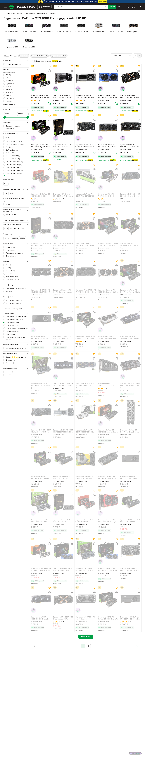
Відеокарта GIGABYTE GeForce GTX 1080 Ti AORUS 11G (130, 245)
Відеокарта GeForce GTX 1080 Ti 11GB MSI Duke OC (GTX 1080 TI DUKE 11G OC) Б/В (62, 478)
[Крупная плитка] (135, 56)
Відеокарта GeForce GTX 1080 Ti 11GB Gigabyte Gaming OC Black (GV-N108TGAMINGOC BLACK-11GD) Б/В (108, 431)
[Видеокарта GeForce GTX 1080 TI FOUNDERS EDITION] (85, 176)
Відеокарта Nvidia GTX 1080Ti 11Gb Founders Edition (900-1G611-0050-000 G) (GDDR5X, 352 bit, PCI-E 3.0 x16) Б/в (85, 97)
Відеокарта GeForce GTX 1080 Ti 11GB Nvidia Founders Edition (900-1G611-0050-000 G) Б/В (63, 97)
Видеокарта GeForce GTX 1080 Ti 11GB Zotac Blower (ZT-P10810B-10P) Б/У (129, 431)
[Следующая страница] (137, 646)
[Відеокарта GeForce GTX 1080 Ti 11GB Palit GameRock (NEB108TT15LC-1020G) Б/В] (108, 78)
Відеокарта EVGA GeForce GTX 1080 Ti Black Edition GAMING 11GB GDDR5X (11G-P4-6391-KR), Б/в (85, 570)
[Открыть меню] (5, 7)
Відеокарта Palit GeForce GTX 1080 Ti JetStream (41, 244)
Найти (112, 7)
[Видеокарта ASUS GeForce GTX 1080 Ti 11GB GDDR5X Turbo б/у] (130, 599)
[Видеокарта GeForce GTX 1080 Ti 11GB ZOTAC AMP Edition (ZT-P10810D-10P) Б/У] (85, 459)
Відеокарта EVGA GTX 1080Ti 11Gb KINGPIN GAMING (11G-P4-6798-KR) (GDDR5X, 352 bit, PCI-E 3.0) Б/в (130, 385)
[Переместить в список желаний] (49, 66)
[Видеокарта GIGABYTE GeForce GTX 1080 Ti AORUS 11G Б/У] (108, 599)
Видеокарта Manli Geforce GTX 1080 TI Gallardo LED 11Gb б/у (84, 385)
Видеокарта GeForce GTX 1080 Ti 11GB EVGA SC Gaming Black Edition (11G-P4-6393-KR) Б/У (41, 385)
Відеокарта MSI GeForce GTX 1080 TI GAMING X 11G (41, 195)
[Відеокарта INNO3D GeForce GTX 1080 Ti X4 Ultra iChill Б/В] (63, 366)
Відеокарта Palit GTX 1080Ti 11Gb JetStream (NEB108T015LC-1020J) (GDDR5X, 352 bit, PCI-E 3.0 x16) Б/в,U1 (85, 618)
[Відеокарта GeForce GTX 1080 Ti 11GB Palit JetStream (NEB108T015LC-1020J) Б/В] (63, 502)
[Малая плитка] (139, 56)
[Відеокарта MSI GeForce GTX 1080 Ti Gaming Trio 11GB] (63, 226)
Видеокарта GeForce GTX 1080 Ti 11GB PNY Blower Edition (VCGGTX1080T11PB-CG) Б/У (40, 338)
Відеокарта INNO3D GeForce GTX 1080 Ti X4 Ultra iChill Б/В (63, 385)
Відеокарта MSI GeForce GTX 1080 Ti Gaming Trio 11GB (63, 244)
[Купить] (49, 103)
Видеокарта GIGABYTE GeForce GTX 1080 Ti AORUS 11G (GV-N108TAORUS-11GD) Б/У (85, 245)
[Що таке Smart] (60, 61)
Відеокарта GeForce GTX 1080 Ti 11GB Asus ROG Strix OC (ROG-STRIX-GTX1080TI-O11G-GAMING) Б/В (107, 478)
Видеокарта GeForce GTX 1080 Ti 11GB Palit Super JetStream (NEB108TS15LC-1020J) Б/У (62, 146)
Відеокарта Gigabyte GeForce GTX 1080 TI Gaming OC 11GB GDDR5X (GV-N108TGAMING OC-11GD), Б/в (41, 570)
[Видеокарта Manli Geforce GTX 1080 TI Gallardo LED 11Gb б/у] (85, 366)
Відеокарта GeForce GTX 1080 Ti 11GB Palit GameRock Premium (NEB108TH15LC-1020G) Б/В (107, 570)
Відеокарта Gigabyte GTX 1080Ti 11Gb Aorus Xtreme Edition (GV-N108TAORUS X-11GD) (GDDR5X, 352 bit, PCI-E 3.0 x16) (63, 291)
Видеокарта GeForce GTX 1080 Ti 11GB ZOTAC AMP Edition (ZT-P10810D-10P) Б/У (85, 478)
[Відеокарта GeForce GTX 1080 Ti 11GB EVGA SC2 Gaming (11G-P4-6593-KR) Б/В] (41, 502)
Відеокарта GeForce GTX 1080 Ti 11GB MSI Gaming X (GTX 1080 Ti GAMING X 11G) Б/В (108, 521)
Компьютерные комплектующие (36, 13)
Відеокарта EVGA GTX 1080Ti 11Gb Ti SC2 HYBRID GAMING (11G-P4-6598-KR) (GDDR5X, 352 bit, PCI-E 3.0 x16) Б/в (63, 431)
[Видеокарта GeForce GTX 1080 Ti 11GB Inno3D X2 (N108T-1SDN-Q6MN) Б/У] (63, 319)
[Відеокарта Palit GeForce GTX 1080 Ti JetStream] (41, 226)
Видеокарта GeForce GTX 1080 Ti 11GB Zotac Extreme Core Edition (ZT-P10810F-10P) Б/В (108, 146)
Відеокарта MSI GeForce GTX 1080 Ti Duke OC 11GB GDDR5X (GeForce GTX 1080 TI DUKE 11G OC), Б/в (130, 521)
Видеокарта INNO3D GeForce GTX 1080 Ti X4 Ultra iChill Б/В (130, 338)
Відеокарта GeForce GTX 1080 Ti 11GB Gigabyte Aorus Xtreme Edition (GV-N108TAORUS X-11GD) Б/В (129, 97)
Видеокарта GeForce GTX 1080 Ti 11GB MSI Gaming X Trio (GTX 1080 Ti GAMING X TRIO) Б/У (41, 478)
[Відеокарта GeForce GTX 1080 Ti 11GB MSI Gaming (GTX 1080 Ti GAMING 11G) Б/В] (85, 502)
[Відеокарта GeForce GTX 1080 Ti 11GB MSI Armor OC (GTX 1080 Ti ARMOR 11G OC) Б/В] (85, 127)
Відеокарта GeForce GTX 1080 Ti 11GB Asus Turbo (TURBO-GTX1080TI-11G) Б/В (130, 478)
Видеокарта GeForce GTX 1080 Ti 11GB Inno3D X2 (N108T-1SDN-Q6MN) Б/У (62, 338)
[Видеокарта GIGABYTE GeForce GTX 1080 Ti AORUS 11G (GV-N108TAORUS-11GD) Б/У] (85, 226)
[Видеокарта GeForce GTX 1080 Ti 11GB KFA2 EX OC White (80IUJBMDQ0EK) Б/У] (85, 412)
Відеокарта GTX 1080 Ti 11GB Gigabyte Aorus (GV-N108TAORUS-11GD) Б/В (63, 618)
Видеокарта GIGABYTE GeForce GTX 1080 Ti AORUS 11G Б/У (108, 618)
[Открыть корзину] (139, 7)
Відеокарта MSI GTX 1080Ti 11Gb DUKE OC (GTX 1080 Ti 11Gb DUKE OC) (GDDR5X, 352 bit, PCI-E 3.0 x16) (40, 291)
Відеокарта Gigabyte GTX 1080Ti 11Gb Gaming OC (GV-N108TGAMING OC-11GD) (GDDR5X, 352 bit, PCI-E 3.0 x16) (107, 291)
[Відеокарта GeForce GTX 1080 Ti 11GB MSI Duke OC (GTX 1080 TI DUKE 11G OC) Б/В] (63, 459)
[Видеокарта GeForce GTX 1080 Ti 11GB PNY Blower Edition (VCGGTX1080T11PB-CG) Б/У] (41, 319)
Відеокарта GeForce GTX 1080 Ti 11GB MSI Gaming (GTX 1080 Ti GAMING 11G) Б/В (85, 521)
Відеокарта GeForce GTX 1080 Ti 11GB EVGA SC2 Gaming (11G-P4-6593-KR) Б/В (41, 521)
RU (119, 7)
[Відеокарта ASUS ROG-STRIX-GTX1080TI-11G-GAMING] (108, 226)
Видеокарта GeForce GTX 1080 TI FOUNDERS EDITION (85, 195)
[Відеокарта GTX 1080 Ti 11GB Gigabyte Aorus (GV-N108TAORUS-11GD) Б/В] (63, 599)
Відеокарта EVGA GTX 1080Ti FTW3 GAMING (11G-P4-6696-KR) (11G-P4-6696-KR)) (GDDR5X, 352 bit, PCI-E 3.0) (85, 291)
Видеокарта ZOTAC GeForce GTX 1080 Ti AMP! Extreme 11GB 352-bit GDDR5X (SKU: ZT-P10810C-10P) (62, 195)
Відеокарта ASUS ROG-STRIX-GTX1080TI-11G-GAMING (108, 244)
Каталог (46, 7)
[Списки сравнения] (133, 7)
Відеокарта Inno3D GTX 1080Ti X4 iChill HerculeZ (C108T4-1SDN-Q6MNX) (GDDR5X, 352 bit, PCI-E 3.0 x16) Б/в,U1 (40, 618)
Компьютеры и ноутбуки (14, 13)
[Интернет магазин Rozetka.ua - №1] (22, 7)
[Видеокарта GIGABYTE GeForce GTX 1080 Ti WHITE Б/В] (108, 319)
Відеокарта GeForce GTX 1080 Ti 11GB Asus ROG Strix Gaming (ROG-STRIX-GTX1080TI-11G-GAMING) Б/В (130, 291)
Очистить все (23, 56)
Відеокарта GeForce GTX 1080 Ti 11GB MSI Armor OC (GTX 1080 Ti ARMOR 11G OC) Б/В (85, 146)
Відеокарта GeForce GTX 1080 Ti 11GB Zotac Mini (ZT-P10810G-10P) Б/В (129, 570)
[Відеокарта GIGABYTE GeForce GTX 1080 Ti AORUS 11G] (130, 226)
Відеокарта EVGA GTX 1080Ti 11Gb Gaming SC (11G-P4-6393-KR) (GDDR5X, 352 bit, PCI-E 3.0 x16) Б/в (41, 431)
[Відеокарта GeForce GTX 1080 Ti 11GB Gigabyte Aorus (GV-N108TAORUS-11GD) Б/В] (41, 127)
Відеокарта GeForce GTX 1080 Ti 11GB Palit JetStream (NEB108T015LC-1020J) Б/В (62, 521)
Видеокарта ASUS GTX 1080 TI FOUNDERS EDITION (107, 195)
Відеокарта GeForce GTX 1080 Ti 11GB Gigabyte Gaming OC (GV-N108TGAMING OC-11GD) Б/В (41, 97)
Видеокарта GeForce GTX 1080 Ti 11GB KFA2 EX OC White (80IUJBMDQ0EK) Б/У (85, 431)
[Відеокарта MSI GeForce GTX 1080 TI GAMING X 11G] (41, 176)
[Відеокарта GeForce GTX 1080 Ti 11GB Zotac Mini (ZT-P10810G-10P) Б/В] (130, 551)
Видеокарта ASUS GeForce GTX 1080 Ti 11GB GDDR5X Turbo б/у (129, 618)
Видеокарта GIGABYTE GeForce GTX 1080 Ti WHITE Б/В (107, 338)
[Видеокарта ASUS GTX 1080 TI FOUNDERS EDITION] (108, 176)
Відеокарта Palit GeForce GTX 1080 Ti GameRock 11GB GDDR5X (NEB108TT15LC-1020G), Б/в (63, 570)
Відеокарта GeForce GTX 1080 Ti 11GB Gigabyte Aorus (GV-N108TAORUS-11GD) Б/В (40, 146)
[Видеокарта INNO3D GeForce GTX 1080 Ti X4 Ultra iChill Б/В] (130, 319)
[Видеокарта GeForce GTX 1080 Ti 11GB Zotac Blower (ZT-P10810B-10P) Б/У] (130, 412)
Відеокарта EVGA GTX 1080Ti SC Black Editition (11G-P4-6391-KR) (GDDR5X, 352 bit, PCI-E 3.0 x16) (130, 195)
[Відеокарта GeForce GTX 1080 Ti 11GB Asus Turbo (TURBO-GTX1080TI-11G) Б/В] (130, 459)
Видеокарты (53, 13)
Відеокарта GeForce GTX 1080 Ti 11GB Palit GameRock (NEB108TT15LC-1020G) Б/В (107, 97)
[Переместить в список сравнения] (49, 70)
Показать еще (8, 104)
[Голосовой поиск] (106, 7)
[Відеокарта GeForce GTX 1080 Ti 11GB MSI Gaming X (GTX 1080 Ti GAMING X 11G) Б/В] (108, 502)
